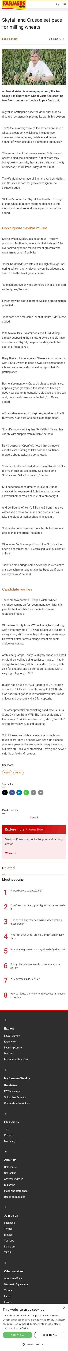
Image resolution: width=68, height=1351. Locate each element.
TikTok (8, 1252)
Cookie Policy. (21, 1328)
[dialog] (34, 1327)
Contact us (10, 1173)
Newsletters (10, 1085)
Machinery (10, 1141)
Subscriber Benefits (15, 1097)
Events (8, 1302)
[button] (34, 1344)
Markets (8, 1053)
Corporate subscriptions (17, 1103)
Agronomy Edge (13, 1278)
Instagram (10, 1246)
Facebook (9, 1222)
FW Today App (12, 1091)
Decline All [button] (50, 1334)
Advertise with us (13, 1179)
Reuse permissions (14, 1196)
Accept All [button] (17, 1334)
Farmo (7, 1296)
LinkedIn (8, 1234)
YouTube (9, 1240)
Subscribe (9, 1185)
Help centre (10, 1167)
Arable (7, 772)
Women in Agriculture (16, 1284)
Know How (22, 839)
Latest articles (12, 1035)
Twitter (8, 1228)
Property (9, 1135)
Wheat (18, 772)
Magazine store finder (16, 1190)
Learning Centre (13, 1047)
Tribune (8, 1290)
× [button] (64, 1308)
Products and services (16, 1059)
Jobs (7, 1129)
